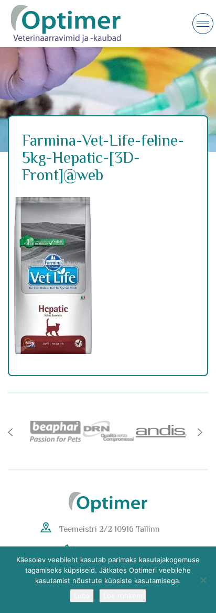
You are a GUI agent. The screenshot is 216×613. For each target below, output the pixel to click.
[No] (203, 580)
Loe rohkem (122, 596)
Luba (82, 596)
